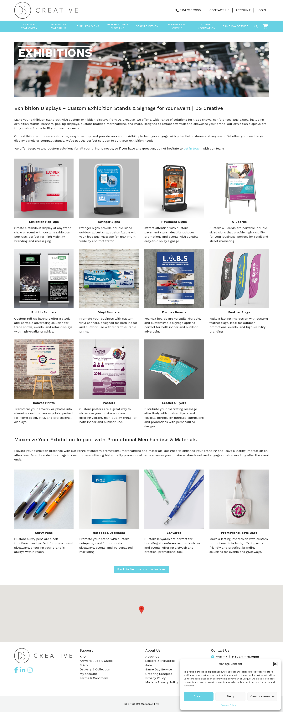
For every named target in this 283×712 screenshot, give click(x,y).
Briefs (84, 665)
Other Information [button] (206, 26)
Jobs (148, 665)
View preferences (262, 696)
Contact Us (219, 10)
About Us (152, 656)
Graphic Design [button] (147, 26)
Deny (230, 696)
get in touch (193, 148)
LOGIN (261, 10)
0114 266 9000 (190, 10)
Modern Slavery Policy (161, 682)
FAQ (83, 656)
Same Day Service (235, 26)
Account (243, 10)
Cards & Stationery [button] (29, 26)
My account (88, 674)
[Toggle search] (256, 26)
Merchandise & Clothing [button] (117, 26)
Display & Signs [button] (88, 26)
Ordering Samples (158, 674)
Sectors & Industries (160, 661)
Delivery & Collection (95, 669)
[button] (275, 664)
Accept (198, 696)
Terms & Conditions (94, 678)
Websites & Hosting (176, 26)
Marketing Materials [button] (58, 26)
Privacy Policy (228, 705)
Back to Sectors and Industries (141, 569)
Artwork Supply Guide (96, 661)
